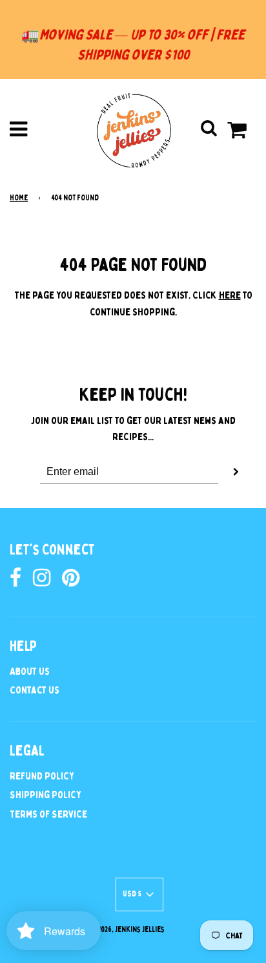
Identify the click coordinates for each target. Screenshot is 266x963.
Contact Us (34, 690)
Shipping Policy (45, 794)
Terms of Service (48, 814)
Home (19, 198)
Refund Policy (42, 776)
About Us (30, 671)
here (230, 295)
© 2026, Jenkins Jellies (128, 929)
